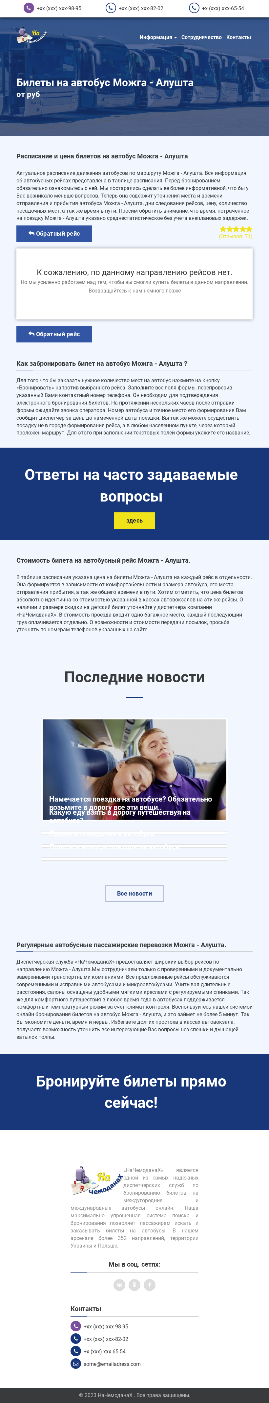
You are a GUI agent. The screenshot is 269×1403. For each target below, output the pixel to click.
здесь (134, 520)
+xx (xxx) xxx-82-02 (141, 8)
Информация (157, 37)
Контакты (238, 37)
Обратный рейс (57, 233)
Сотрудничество (201, 37)
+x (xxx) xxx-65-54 (223, 8)
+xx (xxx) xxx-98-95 (59, 8)
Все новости (134, 893)
